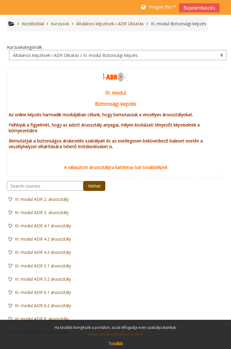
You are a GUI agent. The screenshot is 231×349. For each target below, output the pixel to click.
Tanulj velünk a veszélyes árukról (115, 334)
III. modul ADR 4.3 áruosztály (43, 252)
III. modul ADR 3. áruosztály (42, 212)
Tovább (115, 343)
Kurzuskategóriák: (25, 47)
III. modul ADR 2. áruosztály (42, 199)
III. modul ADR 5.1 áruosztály (43, 266)
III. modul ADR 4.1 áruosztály (43, 226)
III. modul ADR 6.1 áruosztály (43, 292)
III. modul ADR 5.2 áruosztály (43, 279)
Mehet (94, 186)
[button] (158, 7)
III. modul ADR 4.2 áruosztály (43, 239)
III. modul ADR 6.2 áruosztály (43, 305)
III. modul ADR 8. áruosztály (42, 319)
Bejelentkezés (199, 8)
